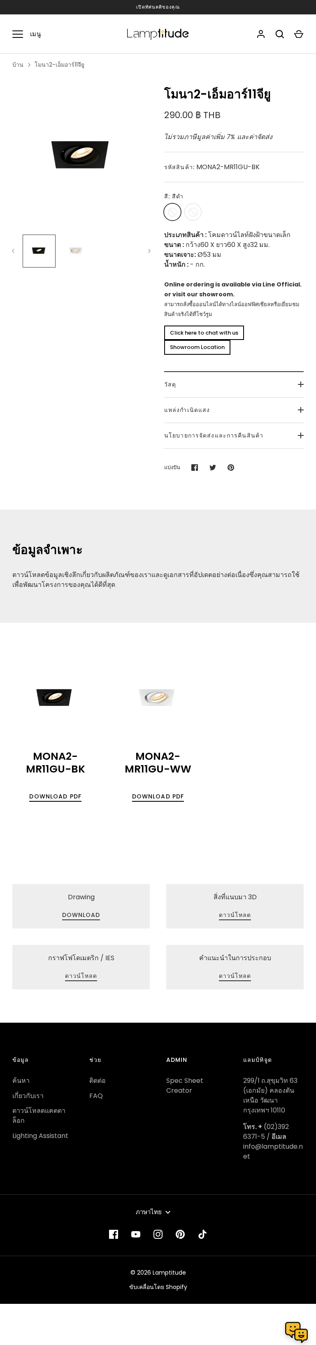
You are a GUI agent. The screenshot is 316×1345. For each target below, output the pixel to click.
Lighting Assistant (40, 1135)
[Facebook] (114, 1234)
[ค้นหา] (280, 34)
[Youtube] (136, 1234)
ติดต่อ (97, 1080)
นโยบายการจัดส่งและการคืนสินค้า (213, 435)
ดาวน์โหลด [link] (235, 915)
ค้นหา (21, 1080)
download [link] (81, 915)
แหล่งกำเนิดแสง (187, 410)
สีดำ (172, 212)
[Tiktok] (202, 1234)
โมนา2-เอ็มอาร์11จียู (59, 65)
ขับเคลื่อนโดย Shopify (158, 1287)
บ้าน (17, 65)
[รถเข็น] (299, 34)
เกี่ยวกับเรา (28, 1096)
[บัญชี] (261, 34)
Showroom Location (197, 347)
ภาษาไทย (149, 1212)
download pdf (55, 796)
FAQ (96, 1096)
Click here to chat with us (204, 333)
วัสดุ (170, 384)
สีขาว (193, 212)
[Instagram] (158, 1234)
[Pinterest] (180, 1234)
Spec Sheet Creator (184, 1085)
